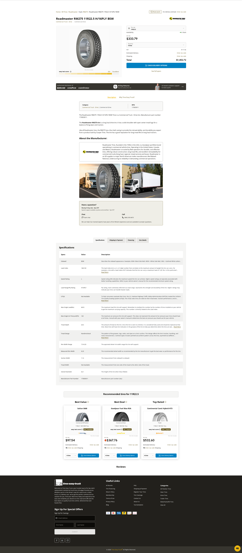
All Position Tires (165, 489)
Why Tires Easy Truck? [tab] (127, 97)
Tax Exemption (138, 505)
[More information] (88, 401)
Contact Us (137, 498)
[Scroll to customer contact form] (182, 86)
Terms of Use (110, 498)
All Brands (109, 485)
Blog (107, 505)
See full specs (156, 71)
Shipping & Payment (140, 489)
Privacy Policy (110, 501)
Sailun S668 (82, 408)
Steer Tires (163, 492)
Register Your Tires (140, 492)
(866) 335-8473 (129, 217)
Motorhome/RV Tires (166, 502)
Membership (110, 495)
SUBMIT (75, 532)
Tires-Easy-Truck (117, 550)
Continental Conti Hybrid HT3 (159, 408)
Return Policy (110, 492)
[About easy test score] (70, 71)
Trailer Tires (164, 498)
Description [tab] (112, 97)
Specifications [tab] (100, 240)
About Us (137, 501)
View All (162, 505)
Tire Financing (110, 489)
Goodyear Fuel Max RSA (121, 408)
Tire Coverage (138, 495)
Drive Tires (163, 495)
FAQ (135, 485)
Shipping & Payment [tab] (116, 240)
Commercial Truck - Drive (64, 22)
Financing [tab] (131, 240)
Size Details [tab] (142, 240)
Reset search (156, 12)
